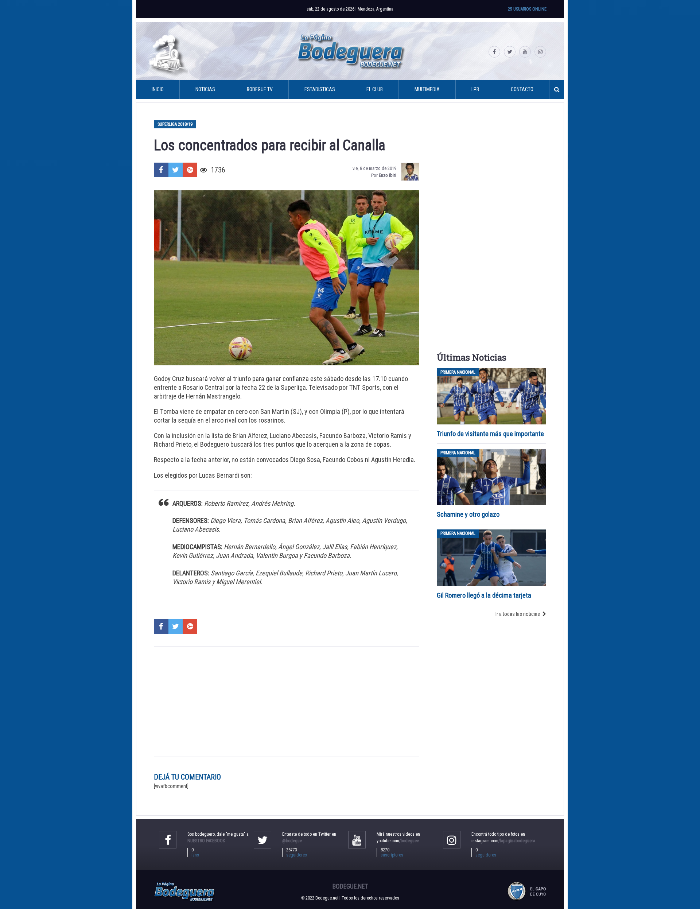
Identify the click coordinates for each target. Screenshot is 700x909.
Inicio (158, 89)
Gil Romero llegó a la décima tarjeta (484, 595)
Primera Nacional (457, 372)
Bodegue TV (260, 89)
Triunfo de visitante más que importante (490, 434)
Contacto (522, 89)
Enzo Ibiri (387, 175)
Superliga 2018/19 (175, 124)
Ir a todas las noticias (517, 614)
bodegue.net (350, 886)
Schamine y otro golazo (468, 514)
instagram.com (503, 840)
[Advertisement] (286, 701)
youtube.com (398, 840)
